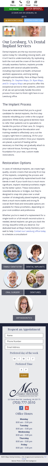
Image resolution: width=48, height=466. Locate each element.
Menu (13, 5)
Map (36, 5)
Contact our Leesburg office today (30, 231)
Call (20, 5)
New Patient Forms (14, 20)
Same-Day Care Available (34, 9)
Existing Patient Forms (35, 20)
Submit (24, 375)
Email (28, 5)
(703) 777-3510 (24, 402)
